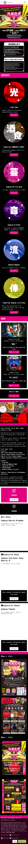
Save (15, 841)
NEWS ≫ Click (14, 352)
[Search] (24, 2)
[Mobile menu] (1, 2)
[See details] (14, 92)
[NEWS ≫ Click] (14, 329)
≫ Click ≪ (14, 499)
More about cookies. (11, 832)
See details (14, 115)
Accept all (22, 841)
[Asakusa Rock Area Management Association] (9, 2)
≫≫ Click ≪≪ (14, 395)
